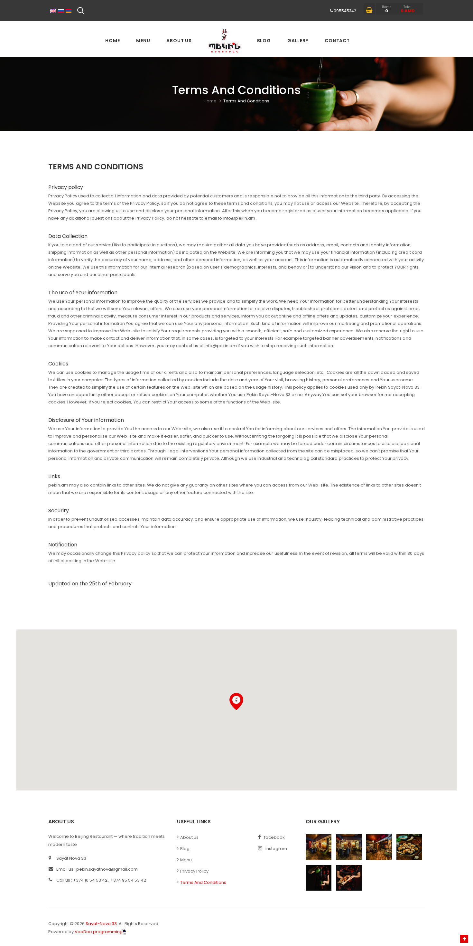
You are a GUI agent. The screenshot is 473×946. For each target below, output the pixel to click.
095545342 (345, 11)
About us (178, 40)
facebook (274, 837)
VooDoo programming (99, 932)
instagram (276, 849)
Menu (143, 40)
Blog (264, 40)
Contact (337, 40)
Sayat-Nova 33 (101, 924)
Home (112, 40)
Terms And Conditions (246, 101)
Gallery (297, 40)
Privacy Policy (194, 871)
